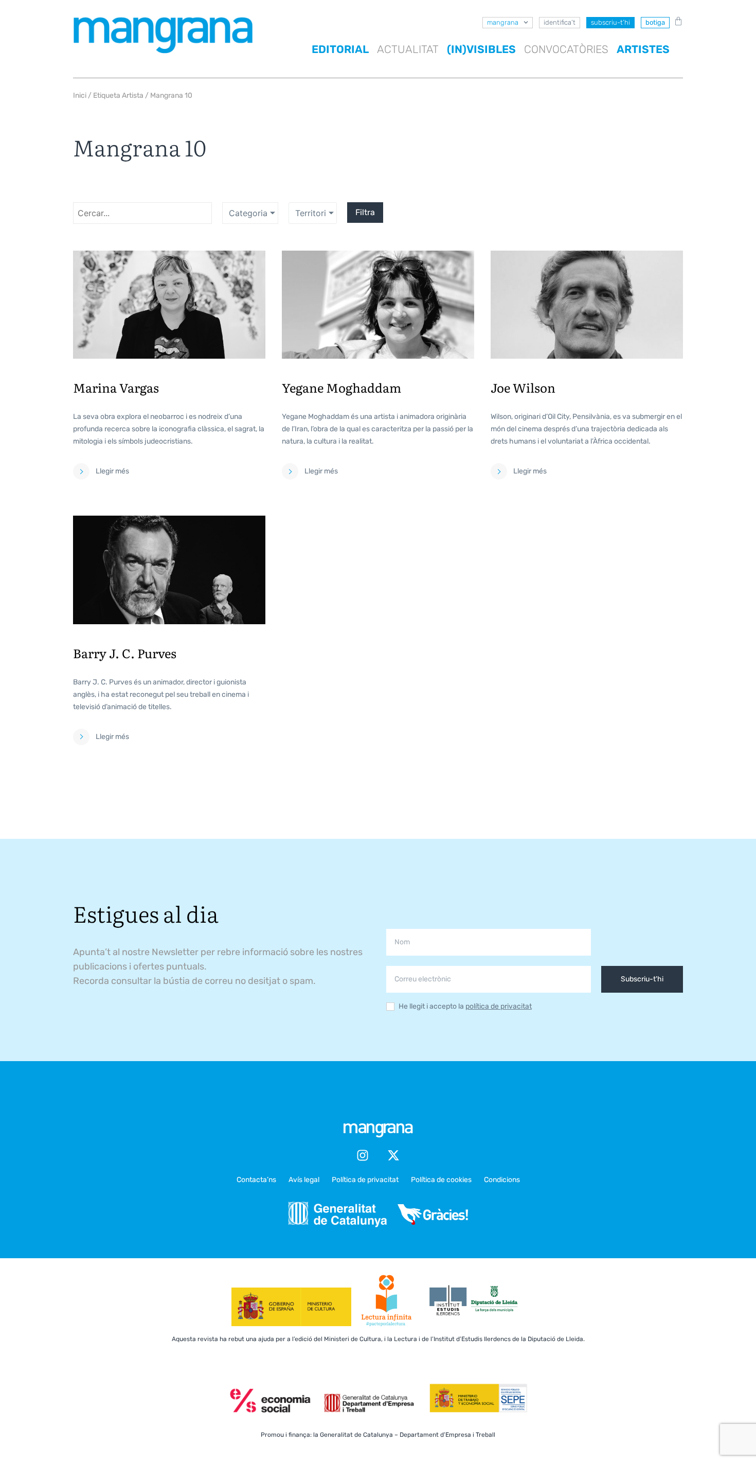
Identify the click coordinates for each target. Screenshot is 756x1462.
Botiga (655, 22)
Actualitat (408, 49)
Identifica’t (559, 22)
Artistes (643, 49)
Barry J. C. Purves (124, 653)
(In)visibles (481, 49)
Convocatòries (566, 49)
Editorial (340, 49)
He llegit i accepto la (465, 1007)
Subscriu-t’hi (610, 22)
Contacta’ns (256, 1179)
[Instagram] (362, 1155)
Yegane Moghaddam (341, 387)
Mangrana (502, 22)
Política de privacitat (365, 1179)
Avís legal (304, 1179)
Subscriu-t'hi (642, 979)
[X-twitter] (393, 1155)
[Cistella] (676, 21)
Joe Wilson (523, 387)
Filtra (365, 212)
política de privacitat (498, 1006)
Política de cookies (441, 1179)
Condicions (502, 1179)
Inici (79, 95)
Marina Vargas (116, 387)
